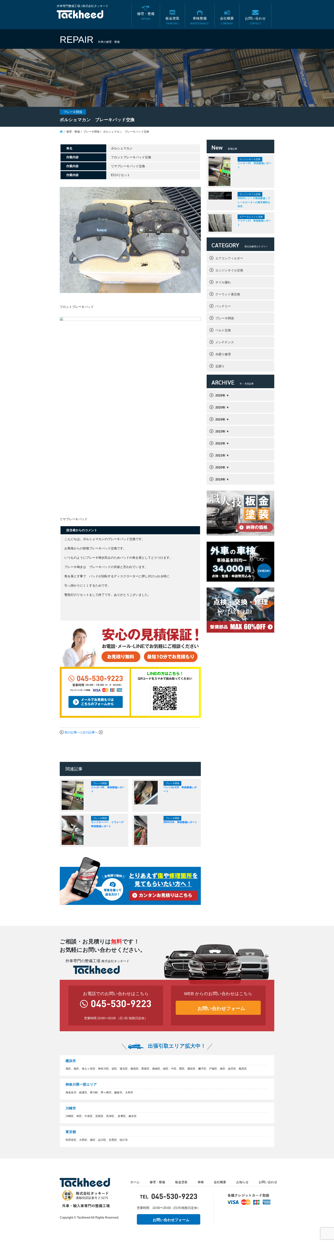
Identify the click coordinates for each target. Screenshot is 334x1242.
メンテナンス (224, 342)
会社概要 (220, 1182)
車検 (201, 1182)
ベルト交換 (223, 330)
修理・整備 (157, 1182)
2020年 (220, 467)
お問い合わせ (268, 1182)
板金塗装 (181, 1182)
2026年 (220, 395)
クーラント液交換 (227, 294)
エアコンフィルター (229, 258)
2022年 (220, 443)
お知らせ (242, 1182)
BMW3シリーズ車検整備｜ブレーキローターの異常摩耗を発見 (254, 202)
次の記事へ (90, 732)
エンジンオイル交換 (229, 270)
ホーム (135, 1182)
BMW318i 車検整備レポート (180, 822)
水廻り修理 (223, 354)
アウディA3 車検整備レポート (254, 222)
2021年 (220, 455)
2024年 (220, 419)
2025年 (220, 407)
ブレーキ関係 (224, 318)
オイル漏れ (223, 282)
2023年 (220, 431)
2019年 (220, 479)
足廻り (220, 366)
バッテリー (223, 306)
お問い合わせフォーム (221, 1008)
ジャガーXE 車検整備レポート (254, 165)
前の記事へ (72, 732)
